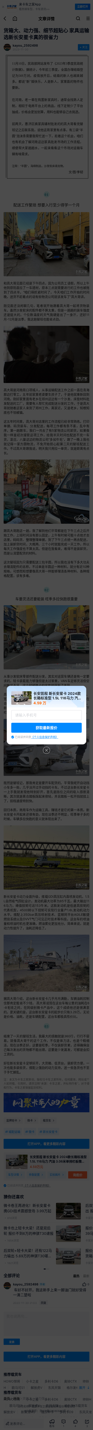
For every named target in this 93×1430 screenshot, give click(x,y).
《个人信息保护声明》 (44, 737)
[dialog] (46, 715)
